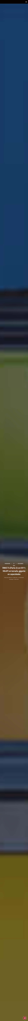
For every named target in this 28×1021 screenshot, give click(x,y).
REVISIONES (20, 563)
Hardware (7, 563)
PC (14, 563)
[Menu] (26, 2)
